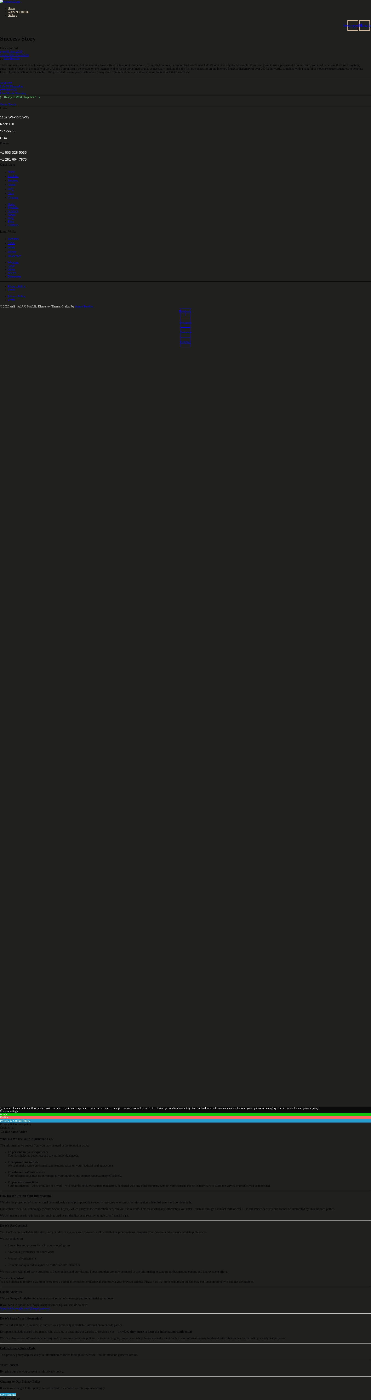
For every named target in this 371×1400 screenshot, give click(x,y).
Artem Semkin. (84, 306)
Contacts (13, 197)
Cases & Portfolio (18, 11)
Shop (11, 193)
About (11, 184)
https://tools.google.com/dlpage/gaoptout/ (25, 1308)
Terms (11, 289)
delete (11, 247)
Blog (11, 189)
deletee (12, 251)
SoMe (11, 243)
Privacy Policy (17, 286)
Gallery (12, 15)
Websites (13, 239)
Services (13, 180)
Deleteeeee (14, 256)
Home (11, 8)
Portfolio (13, 176)
